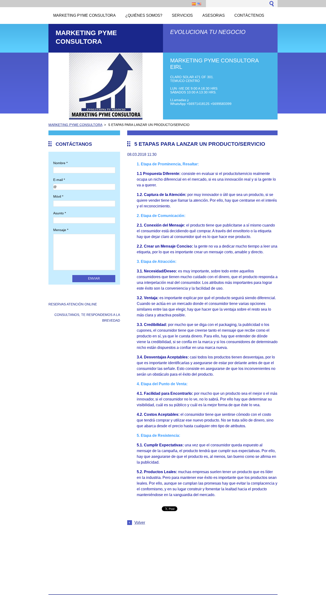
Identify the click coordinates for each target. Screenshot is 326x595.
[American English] (199, 4)
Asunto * (59, 213)
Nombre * (60, 163)
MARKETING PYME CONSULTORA (75, 125)
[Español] (194, 4)
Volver (139, 522)
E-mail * (59, 180)
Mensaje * (60, 230)
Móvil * (58, 196)
